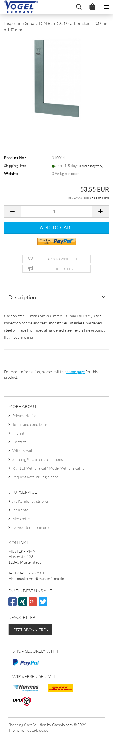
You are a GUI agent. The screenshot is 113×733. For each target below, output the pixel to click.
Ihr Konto (20, 510)
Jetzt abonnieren (30, 629)
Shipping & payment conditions (37, 459)
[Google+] (34, 604)
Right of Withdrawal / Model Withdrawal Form (50, 468)
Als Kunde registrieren (30, 501)
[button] (12, 211)
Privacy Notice (24, 415)
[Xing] (23, 604)
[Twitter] (44, 604)
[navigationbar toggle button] (106, 7)
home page (75, 371)
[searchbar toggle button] (79, 7)
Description (22, 297)
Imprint (18, 433)
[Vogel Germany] (19, 7)
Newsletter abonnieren (31, 527)
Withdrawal (22, 450)
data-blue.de (37, 730)
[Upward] (98, 724)
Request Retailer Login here (35, 476)
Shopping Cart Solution (27, 724)
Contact (19, 441)
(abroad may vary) (91, 166)
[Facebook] (13, 604)
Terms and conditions (29, 424)
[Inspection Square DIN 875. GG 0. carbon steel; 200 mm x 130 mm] (56, 78)
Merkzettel (21, 518)
